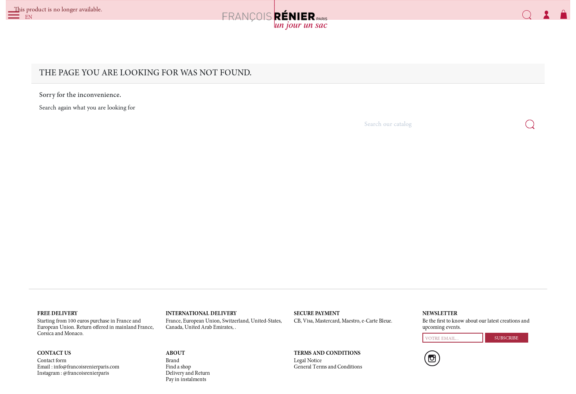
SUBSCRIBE (506, 338)
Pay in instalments (186, 380)
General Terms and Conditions (328, 367)
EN (28, 17)
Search (527, 15)
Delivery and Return (188, 373)
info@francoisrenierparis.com (86, 367)
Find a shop (178, 367)
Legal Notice (308, 361)
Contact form (51, 361)
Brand (172, 361)
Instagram (432, 358)
